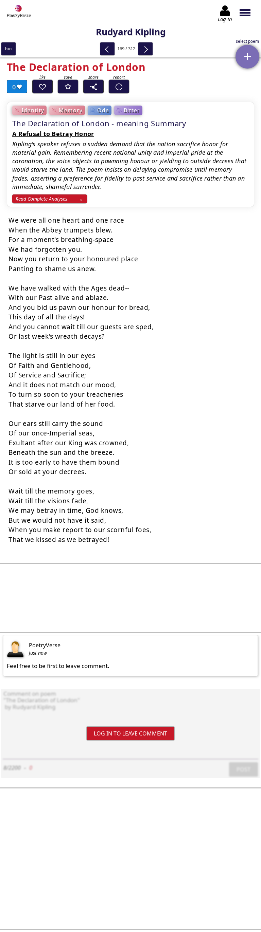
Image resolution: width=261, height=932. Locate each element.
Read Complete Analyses (41, 198)
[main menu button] (248, 12)
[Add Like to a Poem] (42, 86)
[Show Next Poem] (145, 48)
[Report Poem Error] (119, 86)
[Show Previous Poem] (107, 48)
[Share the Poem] (93, 86)
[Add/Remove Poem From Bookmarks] (68, 86)
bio (8, 49)
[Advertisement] (130, 598)
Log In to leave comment (130, 733)
